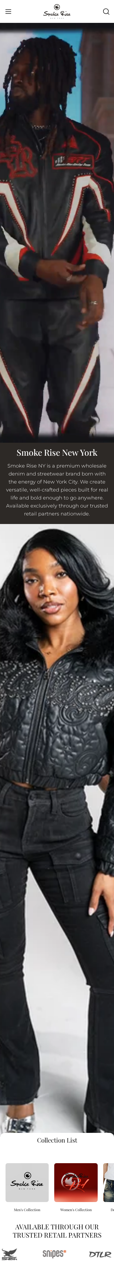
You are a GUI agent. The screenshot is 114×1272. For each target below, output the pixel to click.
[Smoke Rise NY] (57, 11)
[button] (106, 11)
